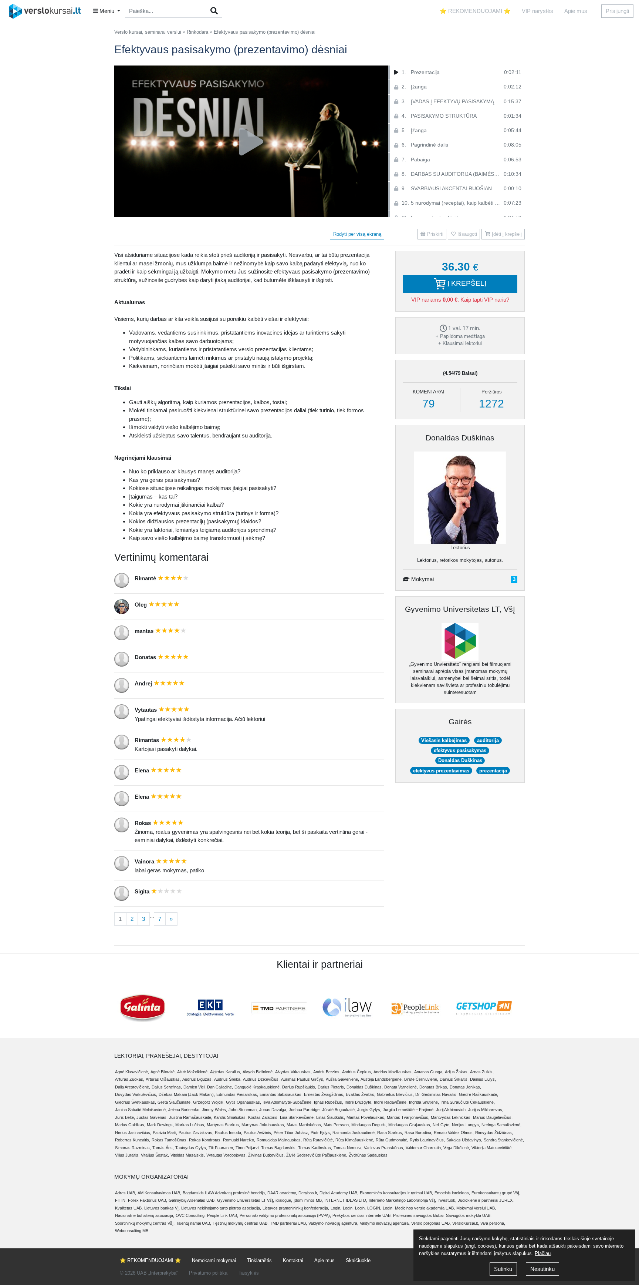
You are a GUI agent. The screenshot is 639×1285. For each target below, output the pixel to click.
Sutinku (503, 1269)
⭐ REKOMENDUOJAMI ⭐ (475, 11)
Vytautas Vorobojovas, (226, 1155)
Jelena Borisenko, (184, 1109)
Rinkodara (197, 32)
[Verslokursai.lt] (47, 11)
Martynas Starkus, (223, 1125)
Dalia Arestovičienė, (132, 1087)
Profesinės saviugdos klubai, (418, 1215)
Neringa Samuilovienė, (501, 1125)
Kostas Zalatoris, (263, 1117)
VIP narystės (537, 11)
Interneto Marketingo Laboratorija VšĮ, (402, 1200)
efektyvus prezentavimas (441, 771)
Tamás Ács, (163, 1147)
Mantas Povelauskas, (365, 1117)
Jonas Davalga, (273, 1109)
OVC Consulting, (191, 1215)
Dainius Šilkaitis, (454, 1079)
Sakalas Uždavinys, (464, 1140)
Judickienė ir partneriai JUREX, (486, 1200)
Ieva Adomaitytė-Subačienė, (287, 1102)
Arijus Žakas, (457, 1072)
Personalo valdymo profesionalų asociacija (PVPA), (285, 1215)
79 (428, 403)
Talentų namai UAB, (193, 1223)
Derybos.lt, (308, 1193)
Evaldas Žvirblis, (360, 1094)
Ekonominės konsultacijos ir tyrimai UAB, (396, 1193)
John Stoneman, (243, 1109)
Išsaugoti (466, 234)
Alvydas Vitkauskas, (293, 1072)
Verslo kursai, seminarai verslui (147, 32)
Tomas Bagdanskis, (279, 1147)
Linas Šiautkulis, (330, 1117)
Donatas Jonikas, (465, 1087)
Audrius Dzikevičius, (261, 1079)
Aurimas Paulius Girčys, (302, 1079)
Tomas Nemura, (348, 1147)
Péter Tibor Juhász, (291, 1132)
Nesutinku (542, 1269)
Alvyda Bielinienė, (258, 1072)
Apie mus (575, 11)
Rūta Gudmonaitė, (392, 1140)
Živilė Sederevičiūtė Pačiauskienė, (316, 1155)
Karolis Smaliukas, (230, 1117)
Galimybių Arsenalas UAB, (192, 1200)
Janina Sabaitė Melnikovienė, (141, 1109)
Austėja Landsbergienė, (382, 1079)
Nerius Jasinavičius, (133, 1132)
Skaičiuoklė (358, 1260)
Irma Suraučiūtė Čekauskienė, (467, 1102)
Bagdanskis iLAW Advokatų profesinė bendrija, (224, 1193)
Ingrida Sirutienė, (424, 1102)
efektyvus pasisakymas (460, 750)
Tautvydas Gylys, (191, 1147)
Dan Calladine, (220, 1087)
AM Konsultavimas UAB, (159, 1193)
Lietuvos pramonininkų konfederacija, (296, 1208)
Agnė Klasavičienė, (132, 1072)
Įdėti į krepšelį (506, 234)
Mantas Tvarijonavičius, (408, 1117)
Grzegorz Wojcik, (208, 1102)
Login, (336, 1208)
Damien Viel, (194, 1087)
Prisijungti (617, 11)
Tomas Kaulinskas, (315, 1147)
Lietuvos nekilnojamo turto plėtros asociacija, (221, 1208)
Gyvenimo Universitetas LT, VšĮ (460, 609)
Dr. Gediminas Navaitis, (436, 1094)
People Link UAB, (222, 1215)
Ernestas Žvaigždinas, (324, 1094)
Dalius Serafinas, (167, 1087)
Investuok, (446, 1200)
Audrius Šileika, (227, 1079)
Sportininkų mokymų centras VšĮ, (145, 1223)
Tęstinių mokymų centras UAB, (240, 1223)
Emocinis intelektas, (452, 1193)
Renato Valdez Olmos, (454, 1132)
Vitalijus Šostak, (155, 1155)
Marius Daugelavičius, (493, 1117)
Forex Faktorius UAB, (147, 1200)
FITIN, (120, 1200)
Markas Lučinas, (190, 1125)
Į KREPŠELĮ (466, 283)
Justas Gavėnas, (152, 1117)
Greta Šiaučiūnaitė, (175, 1102)
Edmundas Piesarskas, (237, 1094)
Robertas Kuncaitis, (132, 1140)
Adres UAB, (125, 1193)
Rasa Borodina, (418, 1132)
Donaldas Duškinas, (364, 1087)
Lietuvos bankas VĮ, (162, 1208)
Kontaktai (293, 1260)
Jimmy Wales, (214, 1109)
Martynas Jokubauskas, (263, 1125)
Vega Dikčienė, (456, 1147)
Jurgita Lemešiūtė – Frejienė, (409, 1109)
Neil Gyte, (441, 1125)
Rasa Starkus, (390, 1132)
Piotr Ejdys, (321, 1132)
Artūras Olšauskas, (163, 1079)
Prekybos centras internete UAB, (362, 1215)
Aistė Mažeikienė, (193, 1072)
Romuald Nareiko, (239, 1140)
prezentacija (493, 771)
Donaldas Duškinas (460, 437)
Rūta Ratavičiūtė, (318, 1140)
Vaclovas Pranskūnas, (384, 1147)
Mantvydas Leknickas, (451, 1117)
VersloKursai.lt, (465, 1223)
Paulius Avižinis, (258, 1132)
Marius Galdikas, (130, 1125)
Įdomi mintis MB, (308, 1200)
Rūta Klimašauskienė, (354, 1140)
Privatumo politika (208, 1273)
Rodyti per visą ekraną (357, 234)
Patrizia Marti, (165, 1132)
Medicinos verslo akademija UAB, (425, 1208)
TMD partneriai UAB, (288, 1223)
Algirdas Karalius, (225, 1072)
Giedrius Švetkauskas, (135, 1102)
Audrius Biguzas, (197, 1079)
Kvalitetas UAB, (129, 1208)
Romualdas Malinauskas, (279, 1140)
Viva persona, (492, 1223)
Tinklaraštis (259, 1260)
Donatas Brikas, (433, 1087)
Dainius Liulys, (483, 1079)
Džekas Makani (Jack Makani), (187, 1094)
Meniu (107, 11)
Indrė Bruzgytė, (358, 1102)
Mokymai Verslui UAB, (476, 1208)
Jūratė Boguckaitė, (339, 1109)
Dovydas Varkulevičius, (136, 1094)
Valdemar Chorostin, (424, 1147)
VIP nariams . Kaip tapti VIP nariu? (460, 299)
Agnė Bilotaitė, (163, 1072)
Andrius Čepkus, (357, 1072)
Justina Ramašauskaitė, (190, 1117)
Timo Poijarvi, (248, 1147)
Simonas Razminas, (133, 1147)
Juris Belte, (125, 1117)
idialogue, (283, 1200)
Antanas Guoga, (428, 1072)
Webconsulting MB (131, 1230)
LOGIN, (374, 1208)
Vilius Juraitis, (127, 1155)
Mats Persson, (337, 1125)
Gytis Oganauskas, (243, 1102)
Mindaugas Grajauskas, (409, 1125)
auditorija (488, 740)
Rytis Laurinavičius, (427, 1140)
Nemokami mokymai (214, 1260)
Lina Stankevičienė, (297, 1117)
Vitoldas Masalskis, (187, 1155)
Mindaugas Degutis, (369, 1125)
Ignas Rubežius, (328, 1102)
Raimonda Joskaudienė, (354, 1132)
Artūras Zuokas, (129, 1079)
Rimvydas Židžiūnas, (494, 1132)
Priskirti (434, 234)
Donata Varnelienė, (401, 1087)
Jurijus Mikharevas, (485, 1109)
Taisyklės (249, 1273)
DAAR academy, (282, 1193)
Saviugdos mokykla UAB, (468, 1215)
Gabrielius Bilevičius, (395, 1094)
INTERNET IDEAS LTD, (345, 1200)
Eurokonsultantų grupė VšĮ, (495, 1193)
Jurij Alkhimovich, (451, 1109)
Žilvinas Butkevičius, (266, 1155)
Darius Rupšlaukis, (299, 1087)
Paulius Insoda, (228, 1132)
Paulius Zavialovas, (196, 1132)
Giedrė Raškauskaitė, (478, 1094)
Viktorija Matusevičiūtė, (492, 1147)
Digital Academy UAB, (339, 1193)
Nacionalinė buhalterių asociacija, (144, 1215)
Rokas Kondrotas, (205, 1140)
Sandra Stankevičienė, (504, 1140)
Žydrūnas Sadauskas (368, 1155)
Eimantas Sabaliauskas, (281, 1094)
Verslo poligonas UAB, (431, 1223)
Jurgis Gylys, (369, 1109)
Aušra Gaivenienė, (342, 1079)
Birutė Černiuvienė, (421, 1079)
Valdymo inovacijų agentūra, (333, 1223)
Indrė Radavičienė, (391, 1102)
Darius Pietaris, (331, 1087)
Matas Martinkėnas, (304, 1125)
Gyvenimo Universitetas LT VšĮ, (245, 1200)
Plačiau (543, 1253)
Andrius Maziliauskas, (393, 1072)
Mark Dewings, (160, 1125)
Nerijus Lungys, (466, 1125)
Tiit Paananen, (221, 1147)
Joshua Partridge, (305, 1109)
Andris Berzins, (327, 1072)
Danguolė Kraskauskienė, (257, 1087)
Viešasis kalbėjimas (444, 740)
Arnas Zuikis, (482, 1072)
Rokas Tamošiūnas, (169, 1140)
